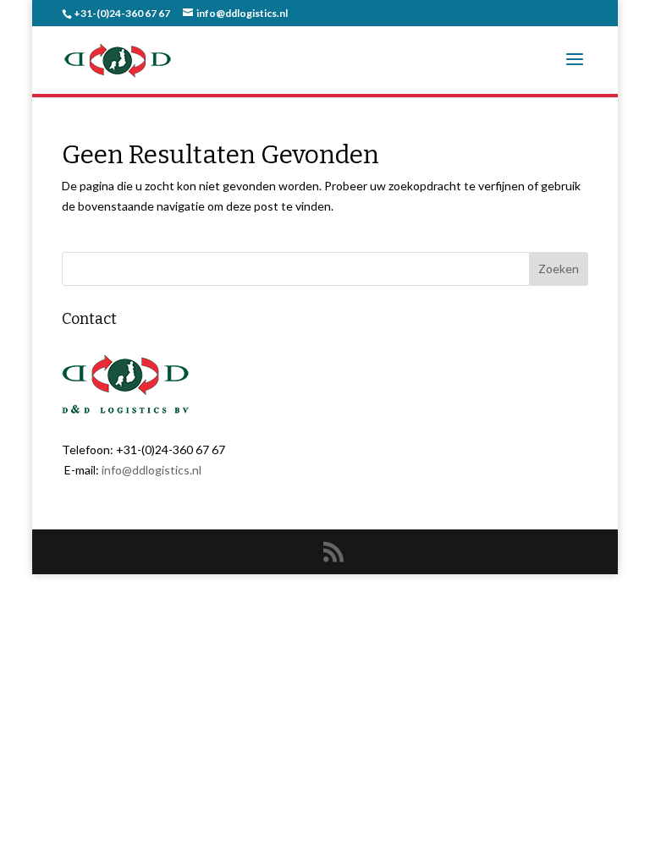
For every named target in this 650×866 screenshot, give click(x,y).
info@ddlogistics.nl (151, 470)
